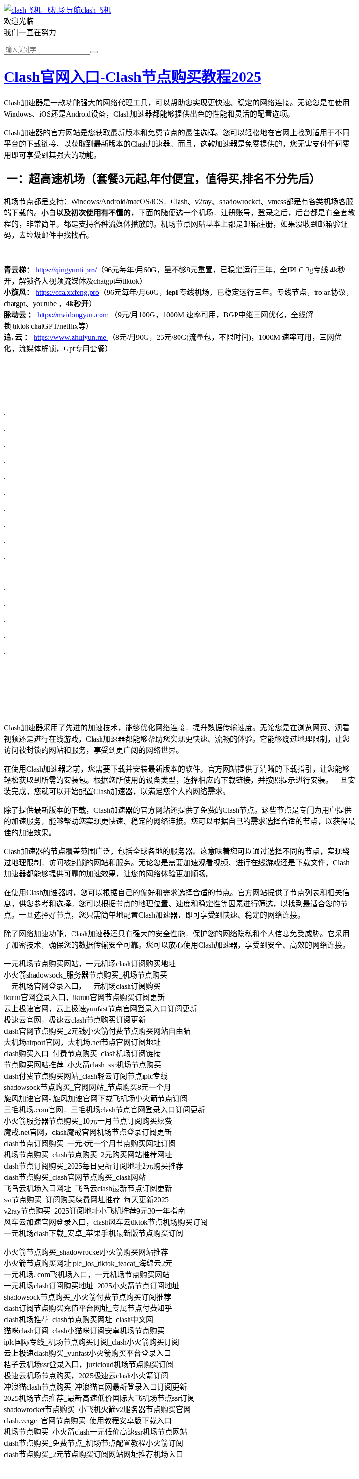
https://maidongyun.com (72, 315)
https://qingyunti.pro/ (66, 270)
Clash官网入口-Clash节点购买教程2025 (132, 76)
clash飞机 (96, 10)
